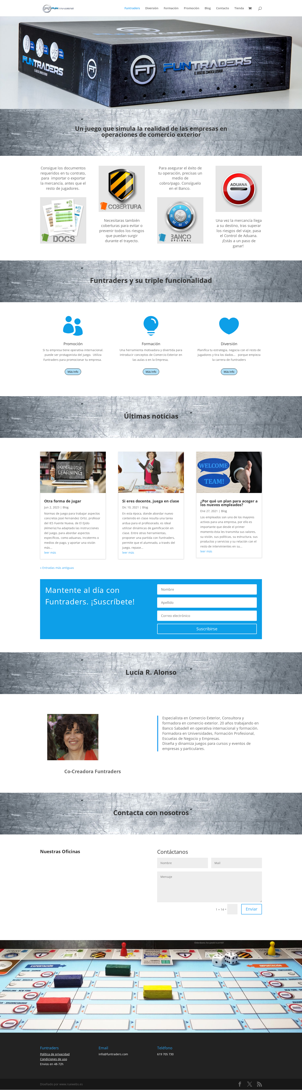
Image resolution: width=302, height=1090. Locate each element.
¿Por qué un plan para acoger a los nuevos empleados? (229, 503)
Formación (171, 8)
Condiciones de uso (53, 1059)
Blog (208, 8)
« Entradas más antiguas (57, 568)
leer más (50, 552)
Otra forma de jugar (62, 501)
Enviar (251, 909)
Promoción (191, 8)
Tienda (239, 8)
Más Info (73, 372)
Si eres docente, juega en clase (150, 501)
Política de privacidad (55, 1054)
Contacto (222, 8)
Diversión (151, 8)
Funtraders (132, 8)
